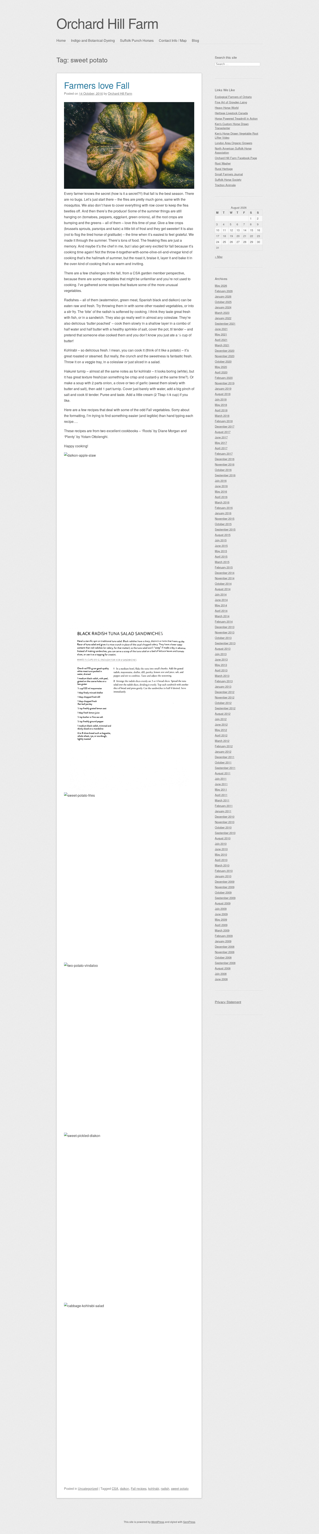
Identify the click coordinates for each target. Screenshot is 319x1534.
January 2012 (223, 751)
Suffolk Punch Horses (137, 40)
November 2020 (224, 356)
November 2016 (224, 464)
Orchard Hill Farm (107, 23)
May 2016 (221, 491)
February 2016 (224, 508)
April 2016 (221, 497)
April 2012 (221, 735)
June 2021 (221, 329)
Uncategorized (88, 1488)
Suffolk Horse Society (228, 180)
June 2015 (221, 546)
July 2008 (221, 974)
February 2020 (224, 378)
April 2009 (221, 925)
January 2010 (223, 876)
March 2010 (222, 865)
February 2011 (224, 806)
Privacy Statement (228, 1002)
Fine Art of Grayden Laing (231, 102)
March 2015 (222, 562)
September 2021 (225, 323)
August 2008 (222, 968)
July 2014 (221, 594)
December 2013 (224, 627)
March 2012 (222, 741)
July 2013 (221, 654)
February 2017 (224, 453)
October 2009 (223, 892)
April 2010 (221, 860)
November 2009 (224, 887)
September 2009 (225, 898)
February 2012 (224, 746)
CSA (115, 1488)
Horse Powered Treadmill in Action (236, 118)
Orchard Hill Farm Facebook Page (236, 158)
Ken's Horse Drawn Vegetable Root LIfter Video (236, 135)
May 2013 (221, 665)
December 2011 (224, 757)
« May (218, 257)
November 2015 (224, 518)
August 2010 (222, 838)
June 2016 (221, 486)
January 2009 (223, 941)
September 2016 (225, 475)
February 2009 (224, 936)
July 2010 (221, 844)
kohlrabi (153, 1488)
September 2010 (225, 833)
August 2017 (222, 432)
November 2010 (224, 822)
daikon (124, 1488)
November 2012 (224, 697)
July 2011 (221, 779)
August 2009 (222, 903)
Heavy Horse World (226, 108)
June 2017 (221, 437)
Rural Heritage (224, 169)
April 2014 (221, 611)
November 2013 (224, 632)
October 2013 (223, 638)
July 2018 (221, 399)
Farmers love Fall (97, 85)
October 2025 (223, 302)
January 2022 (223, 318)
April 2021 (221, 340)
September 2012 (225, 708)
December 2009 (224, 881)
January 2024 (223, 307)
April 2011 (221, 795)
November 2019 (224, 383)
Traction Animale (225, 185)
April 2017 (221, 448)
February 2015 (224, 567)
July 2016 (221, 481)
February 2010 (224, 871)
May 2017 (221, 443)
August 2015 (222, 535)
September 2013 (225, 643)
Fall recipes (138, 1488)
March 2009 (222, 930)
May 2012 (221, 730)
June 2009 (221, 914)
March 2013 (222, 676)
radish (165, 1488)
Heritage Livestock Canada (231, 113)
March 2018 (222, 416)
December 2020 (224, 350)
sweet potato (180, 1488)
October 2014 (223, 583)
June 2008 (221, 979)
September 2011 (225, 768)
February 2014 (224, 621)
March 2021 (222, 345)
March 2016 (222, 502)
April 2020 (221, 372)
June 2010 (221, 849)
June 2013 (221, 659)
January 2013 (223, 686)
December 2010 (224, 816)
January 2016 (223, 513)
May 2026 (221, 285)
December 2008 (224, 947)
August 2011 (222, 773)
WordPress (157, 1522)
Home (61, 40)
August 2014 (222, 589)
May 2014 (221, 605)
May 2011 (221, 789)
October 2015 (223, 524)
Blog (195, 40)
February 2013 (224, 681)
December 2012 (224, 692)
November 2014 (224, 578)
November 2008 (224, 952)
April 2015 (221, 556)
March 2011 (222, 800)
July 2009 (221, 909)
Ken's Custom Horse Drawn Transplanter (232, 126)
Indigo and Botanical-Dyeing (93, 40)
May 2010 (221, 854)
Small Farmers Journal (229, 174)
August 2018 (222, 394)
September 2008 (225, 963)
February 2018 (224, 421)
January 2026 (223, 296)
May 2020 (221, 367)
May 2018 (221, 405)
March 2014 (222, 616)
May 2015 (221, 551)
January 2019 (223, 388)
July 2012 (221, 719)
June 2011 (221, 784)
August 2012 (222, 714)
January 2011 (223, 811)
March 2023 (222, 313)
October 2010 (223, 827)
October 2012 (223, 703)
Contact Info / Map (173, 40)
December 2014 (224, 573)
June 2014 (221, 600)
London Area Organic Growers (233, 143)
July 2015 (221, 540)
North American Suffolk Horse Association (233, 150)
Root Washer (223, 163)
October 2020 (223, 361)
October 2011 (223, 762)
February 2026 (224, 291)
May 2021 (221, 334)
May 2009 (221, 919)
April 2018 (221, 410)
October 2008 (223, 957)
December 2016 (224, 459)
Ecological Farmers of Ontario (233, 97)
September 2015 (225, 529)
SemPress (189, 1522)
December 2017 (224, 426)
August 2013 (222, 648)
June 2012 (221, 724)
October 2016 (223, 470)
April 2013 (221, 670)
